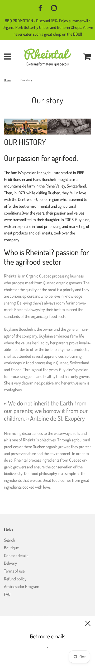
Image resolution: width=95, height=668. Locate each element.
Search (9, 540)
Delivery (10, 563)
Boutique (11, 547)
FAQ (7, 594)
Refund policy (15, 578)
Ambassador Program (21, 586)
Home (7, 80)
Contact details (16, 555)
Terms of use (14, 571)
